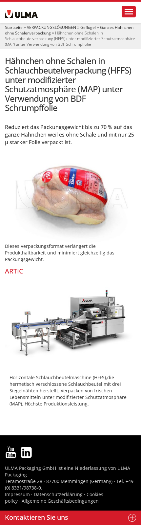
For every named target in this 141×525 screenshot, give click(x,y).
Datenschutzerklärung (59, 494)
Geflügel (88, 27)
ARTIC (14, 271)
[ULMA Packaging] (21, 14)
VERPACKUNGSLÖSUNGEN (51, 27)
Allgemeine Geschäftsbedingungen (60, 501)
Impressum (17, 494)
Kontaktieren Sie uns (36, 517)
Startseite (14, 27)
